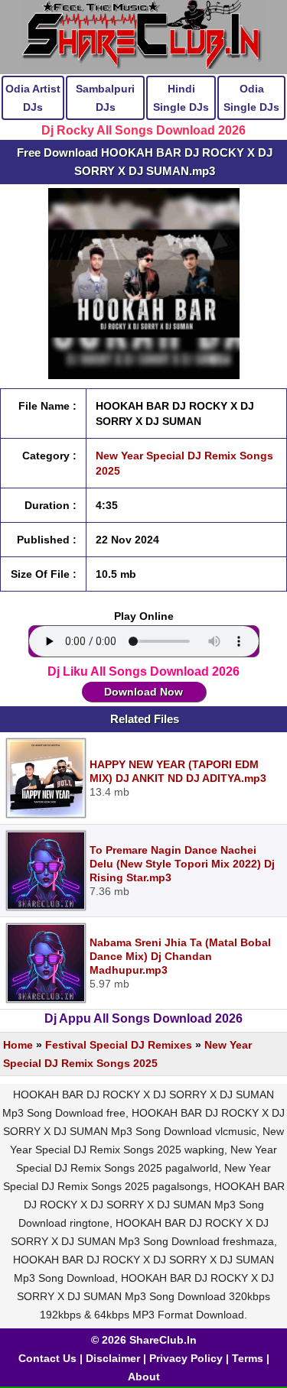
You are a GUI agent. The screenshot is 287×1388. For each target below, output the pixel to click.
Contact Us (47, 1358)
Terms (247, 1358)
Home (18, 1045)
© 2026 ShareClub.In (144, 1340)
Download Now (143, 692)
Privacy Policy (186, 1358)
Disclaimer (113, 1358)
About (144, 1376)
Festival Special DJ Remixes (118, 1045)
